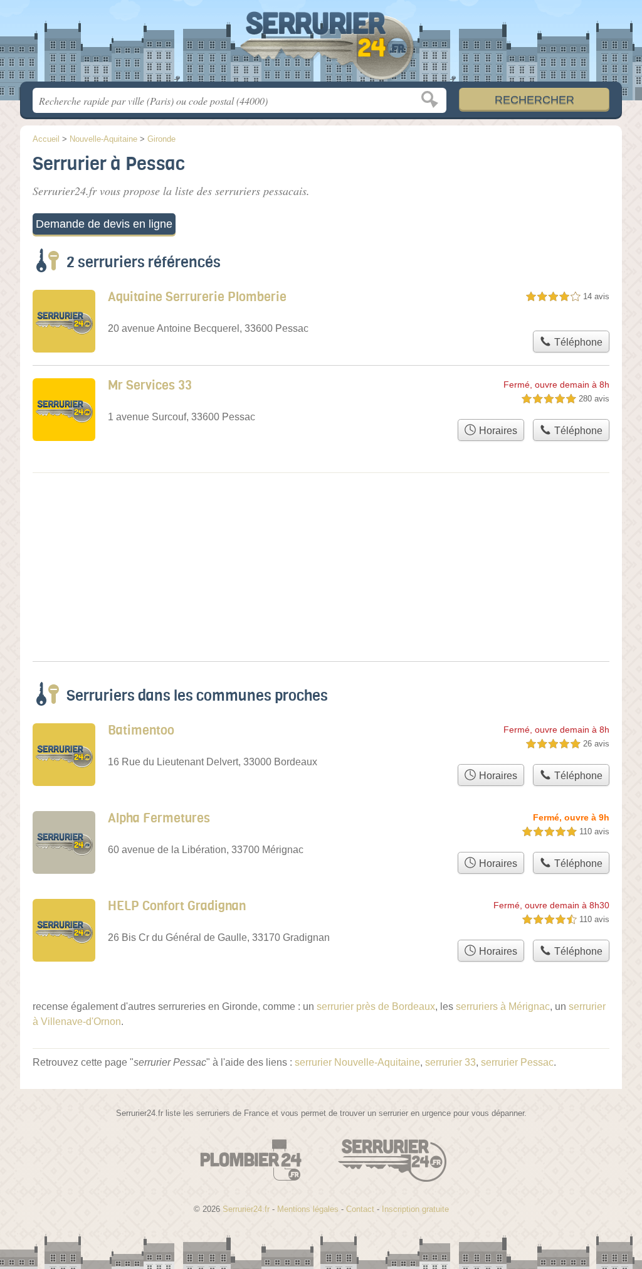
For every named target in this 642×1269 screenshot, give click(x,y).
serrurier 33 (450, 1062)
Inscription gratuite (415, 1209)
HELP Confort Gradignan (177, 906)
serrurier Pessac (517, 1062)
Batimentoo (141, 730)
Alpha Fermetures (159, 818)
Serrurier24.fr (321, 44)
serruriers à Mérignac (503, 1006)
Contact (360, 1209)
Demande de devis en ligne (104, 224)
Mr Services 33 (150, 385)
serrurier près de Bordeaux (376, 1006)
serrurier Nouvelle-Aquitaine (357, 1062)
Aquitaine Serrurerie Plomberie (197, 297)
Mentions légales (308, 1209)
